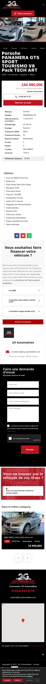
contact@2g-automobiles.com (23, 597)
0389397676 (23, 590)
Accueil (5, 48)
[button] (16, 235)
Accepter (7, 680)
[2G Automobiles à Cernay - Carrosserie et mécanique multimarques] (12, 5)
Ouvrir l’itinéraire (37, 646)
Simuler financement (35, 91)
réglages (30, 676)
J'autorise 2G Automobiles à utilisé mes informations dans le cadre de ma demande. (22, 428)
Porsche (33, 48)
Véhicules (14, 48)
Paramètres (29, 680)
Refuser (17, 680)
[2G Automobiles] (9, 333)
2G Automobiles (23, 342)
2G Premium (24, 48)
